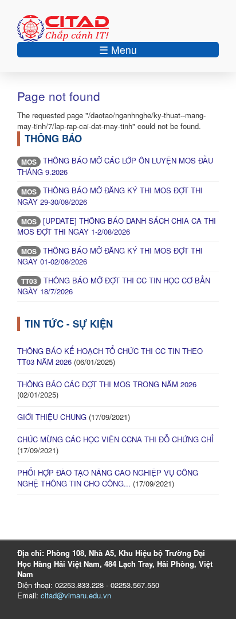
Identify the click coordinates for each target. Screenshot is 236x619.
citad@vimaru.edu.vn (76, 595)
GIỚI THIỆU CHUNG (51, 416)
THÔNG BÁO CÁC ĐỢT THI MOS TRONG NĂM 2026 (106, 384)
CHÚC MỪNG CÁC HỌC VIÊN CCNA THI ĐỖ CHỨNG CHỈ (115, 439)
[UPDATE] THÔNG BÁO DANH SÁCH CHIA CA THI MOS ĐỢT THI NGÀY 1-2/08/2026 (116, 226)
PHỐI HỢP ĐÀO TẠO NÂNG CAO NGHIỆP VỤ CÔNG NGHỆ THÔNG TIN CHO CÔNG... (107, 478)
